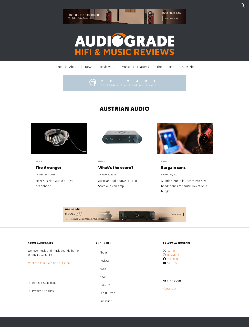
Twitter (171, 250)
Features (143, 67)
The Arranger (48, 168)
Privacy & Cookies (43, 291)
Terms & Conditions (44, 282)
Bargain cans (173, 168)
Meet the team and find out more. (49, 263)
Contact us (170, 288)
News (88, 67)
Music (126, 67)
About (73, 67)
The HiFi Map (165, 67)
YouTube (172, 263)
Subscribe (188, 67)
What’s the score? (115, 168)
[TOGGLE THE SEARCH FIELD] (243, 5)
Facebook (172, 258)
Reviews (105, 67)
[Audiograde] (124, 44)
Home (58, 67)
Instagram (172, 254)
